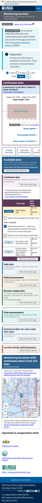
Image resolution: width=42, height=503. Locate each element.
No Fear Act (7, 500)
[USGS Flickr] (33, 491)
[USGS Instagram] (38, 491)
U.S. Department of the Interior (15, 494)
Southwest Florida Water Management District (17, 459)
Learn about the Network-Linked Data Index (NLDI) (19, 424)
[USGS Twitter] (24, 491)
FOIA (15, 500)
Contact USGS (17, 488)
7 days (12, 72)
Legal (20, 485)
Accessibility (29, 485)
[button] (21, 395)
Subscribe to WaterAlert (13, 92)
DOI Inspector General (11, 497)
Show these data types (28, 272)
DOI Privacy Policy (9, 485)
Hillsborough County (10, 446)
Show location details (28, 350)
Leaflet (11, 417)
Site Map (5, 488)
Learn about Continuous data (16, 196)
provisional (35, 125)
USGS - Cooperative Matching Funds (16, 472)
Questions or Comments (21, 480)
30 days (22, 72)
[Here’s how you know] (21, 3)
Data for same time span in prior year (23, 235)
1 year (32, 72)
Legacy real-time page (23, 24)
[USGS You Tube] (36, 491)
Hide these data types (28, 184)
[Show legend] (38, 409)
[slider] (36, 122)
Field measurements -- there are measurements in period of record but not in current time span (22, 229)
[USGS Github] (30, 491)
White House (27, 497)
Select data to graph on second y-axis (23, 218)
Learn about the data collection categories (21, 167)
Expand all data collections (16, 170)
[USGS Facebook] (27, 491)
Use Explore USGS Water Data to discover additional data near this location (20, 374)
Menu (39, 8)
